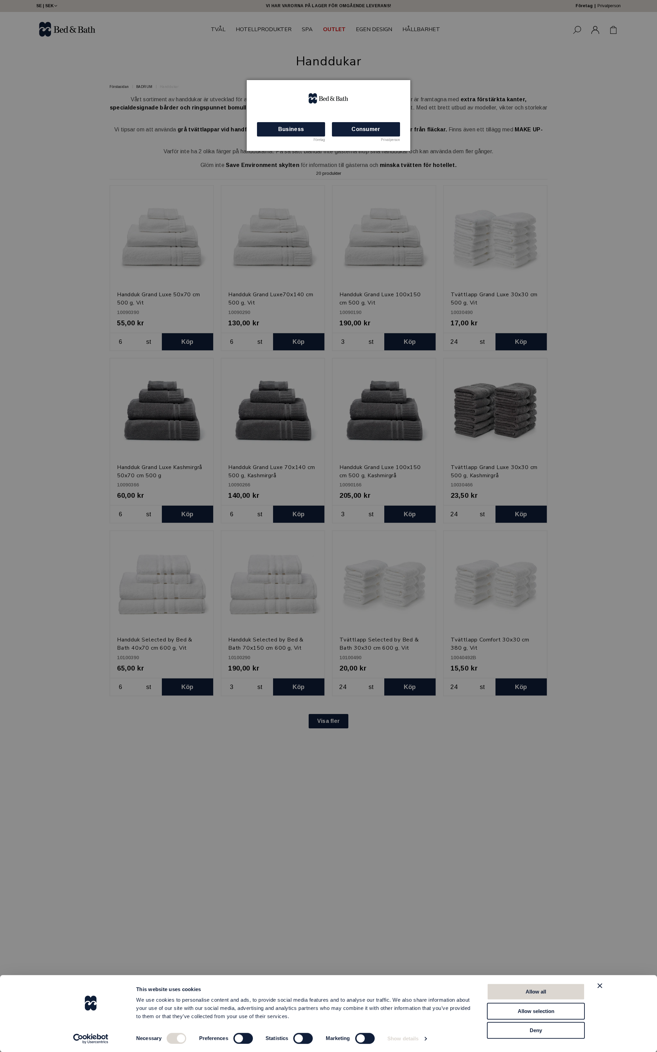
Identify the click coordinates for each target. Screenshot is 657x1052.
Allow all (536, 992)
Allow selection (536, 1011)
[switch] (243, 1038)
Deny (536, 1030)
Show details (402, 1038)
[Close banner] (599, 985)
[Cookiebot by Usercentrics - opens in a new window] (91, 1039)
